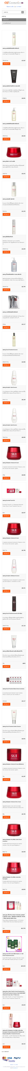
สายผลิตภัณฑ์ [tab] (7, 23)
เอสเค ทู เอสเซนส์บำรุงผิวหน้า (9, 199)
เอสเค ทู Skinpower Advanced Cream (11, 462)
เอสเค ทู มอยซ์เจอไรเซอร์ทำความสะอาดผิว (11, 86)
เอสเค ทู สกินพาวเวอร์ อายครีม (9, 161)
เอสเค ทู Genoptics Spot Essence (10, 387)
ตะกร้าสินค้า (18, 6)
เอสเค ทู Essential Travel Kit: (9, 500)
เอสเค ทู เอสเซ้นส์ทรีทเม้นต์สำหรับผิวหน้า (11, 48)
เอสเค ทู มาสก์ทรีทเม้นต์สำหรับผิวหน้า (10, 312)
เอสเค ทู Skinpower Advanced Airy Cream (12, 801)
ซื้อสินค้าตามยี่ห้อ (10, 6)
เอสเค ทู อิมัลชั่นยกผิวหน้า (8, 236)
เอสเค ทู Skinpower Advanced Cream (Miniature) (13, 764)
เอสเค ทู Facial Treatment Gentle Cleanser (12, 726)
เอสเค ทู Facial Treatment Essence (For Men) (12, 613)
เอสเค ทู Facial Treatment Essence (10, 349)
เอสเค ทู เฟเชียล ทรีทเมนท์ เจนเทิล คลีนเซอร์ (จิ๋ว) (12, 651)
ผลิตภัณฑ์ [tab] (5, 19)
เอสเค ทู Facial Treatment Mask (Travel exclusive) (13, 688)
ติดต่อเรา (12, 1064)
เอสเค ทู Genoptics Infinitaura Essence (11, 575)
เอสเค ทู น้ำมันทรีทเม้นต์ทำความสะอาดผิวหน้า (12, 274)
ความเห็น (16, 1064)
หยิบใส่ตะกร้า (6, 63)
